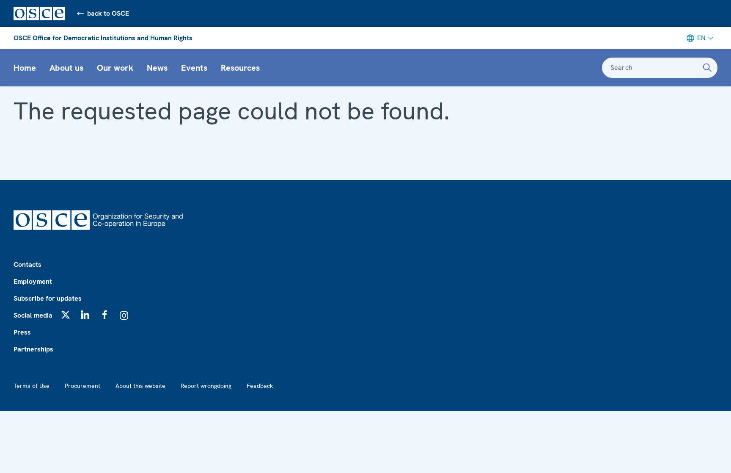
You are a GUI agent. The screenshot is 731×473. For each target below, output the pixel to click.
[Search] (707, 68)
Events (194, 67)
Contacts (27, 264)
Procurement (82, 386)
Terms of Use (31, 386)
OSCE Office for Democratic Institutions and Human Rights (103, 37)
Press (22, 332)
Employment (33, 281)
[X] (65, 314)
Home (25, 67)
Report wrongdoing (206, 386)
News (157, 67)
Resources (240, 67)
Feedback (260, 386)
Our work (115, 67)
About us (66, 67)
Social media (33, 315)
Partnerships (33, 349)
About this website (140, 386)
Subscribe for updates (48, 298)
